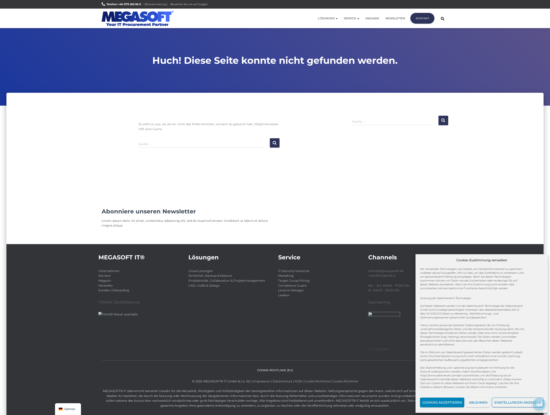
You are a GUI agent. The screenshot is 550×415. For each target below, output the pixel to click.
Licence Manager (291, 290)
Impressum (261, 381)
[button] (336, 18)
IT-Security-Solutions (293, 271)
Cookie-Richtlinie (317, 381)
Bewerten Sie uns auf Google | (189, 4)
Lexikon (284, 295)
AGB (298, 381)
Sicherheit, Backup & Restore (210, 276)
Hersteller (105, 285)
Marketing (286, 276)
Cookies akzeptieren (442, 402)
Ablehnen (478, 402)
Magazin (372, 18)
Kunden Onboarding (113, 290)
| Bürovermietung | (156, 4)
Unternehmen (108, 271)
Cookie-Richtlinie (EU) (275, 370)
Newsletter (395, 18)
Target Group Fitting (294, 281)
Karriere (104, 276)
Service (350, 18)
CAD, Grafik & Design (204, 285)
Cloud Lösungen (200, 271)
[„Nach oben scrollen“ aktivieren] (8, 406)
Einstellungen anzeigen (517, 402)
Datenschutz (282, 381)
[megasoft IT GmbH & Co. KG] (137, 18)
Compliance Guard (292, 285)
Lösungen (326, 18)
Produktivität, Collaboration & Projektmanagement (226, 281)
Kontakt (422, 18)
